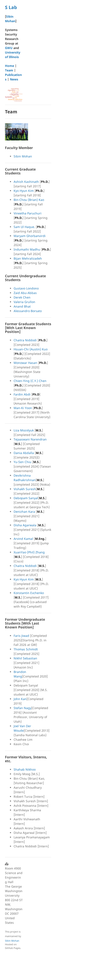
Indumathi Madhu (27, 249)
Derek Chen (22, 297)
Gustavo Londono (26, 288)
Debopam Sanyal (26, 498)
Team (9, 70)
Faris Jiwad (21, 636)
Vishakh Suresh (25, 489)
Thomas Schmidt (26, 649)
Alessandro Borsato (28, 311)
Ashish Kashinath (26, 182)
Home (9, 66)
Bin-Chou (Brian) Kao (29, 200)
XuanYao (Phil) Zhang (29, 552)
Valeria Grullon (24, 302)
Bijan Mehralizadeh (28, 258)
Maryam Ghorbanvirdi (30, 236)
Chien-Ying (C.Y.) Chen (30, 381)
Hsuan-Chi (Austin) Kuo (31, 349)
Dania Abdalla (24, 453)
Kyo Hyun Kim (24, 191)
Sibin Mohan (23, 156)
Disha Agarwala (25, 525)
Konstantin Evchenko (29, 593)
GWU (9, 48)
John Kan (20, 699)
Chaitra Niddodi (25, 340)
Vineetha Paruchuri (27, 213)
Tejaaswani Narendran (30, 439)
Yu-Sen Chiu (22, 462)
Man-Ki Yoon (23, 408)
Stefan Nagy (22, 708)
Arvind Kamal (23, 539)
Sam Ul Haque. (24, 227)
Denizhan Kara (24, 512)
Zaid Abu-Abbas (25, 293)
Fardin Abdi (22, 394)
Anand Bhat (22, 306)
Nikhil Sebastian (25, 658)
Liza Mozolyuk (24, 430)
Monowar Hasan (25, 363)
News (14, 79)
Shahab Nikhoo (25, 769)
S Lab (11, 7)
